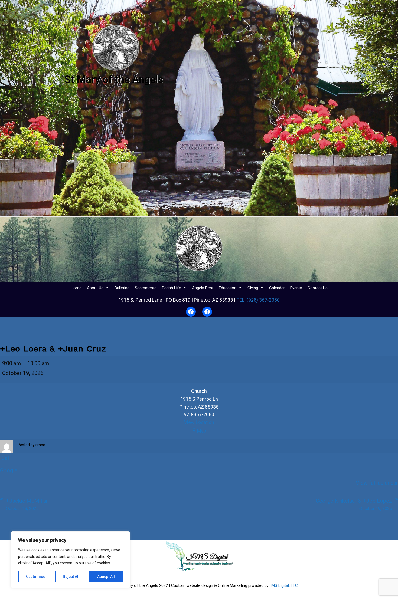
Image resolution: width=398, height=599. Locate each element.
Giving (252, 287)
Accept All (106, 576)
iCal (4, 458)
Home (76, 287)
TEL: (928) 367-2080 (257, 300)
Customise (35, 576)
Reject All (71, 576)
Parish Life (171, 287)
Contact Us (318, 287)
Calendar (277, 287)
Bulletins (122, 287)
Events (296, 287)
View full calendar (377, 483)
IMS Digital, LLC (284, 585)
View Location (199, 422)
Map (201, 431)
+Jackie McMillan (27, 504)
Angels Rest (202, 287)
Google (8, 470)
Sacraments (145, 287)
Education (227, 287)
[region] (70, 559)
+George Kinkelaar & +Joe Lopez (352, 504)
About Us (95, 287)
